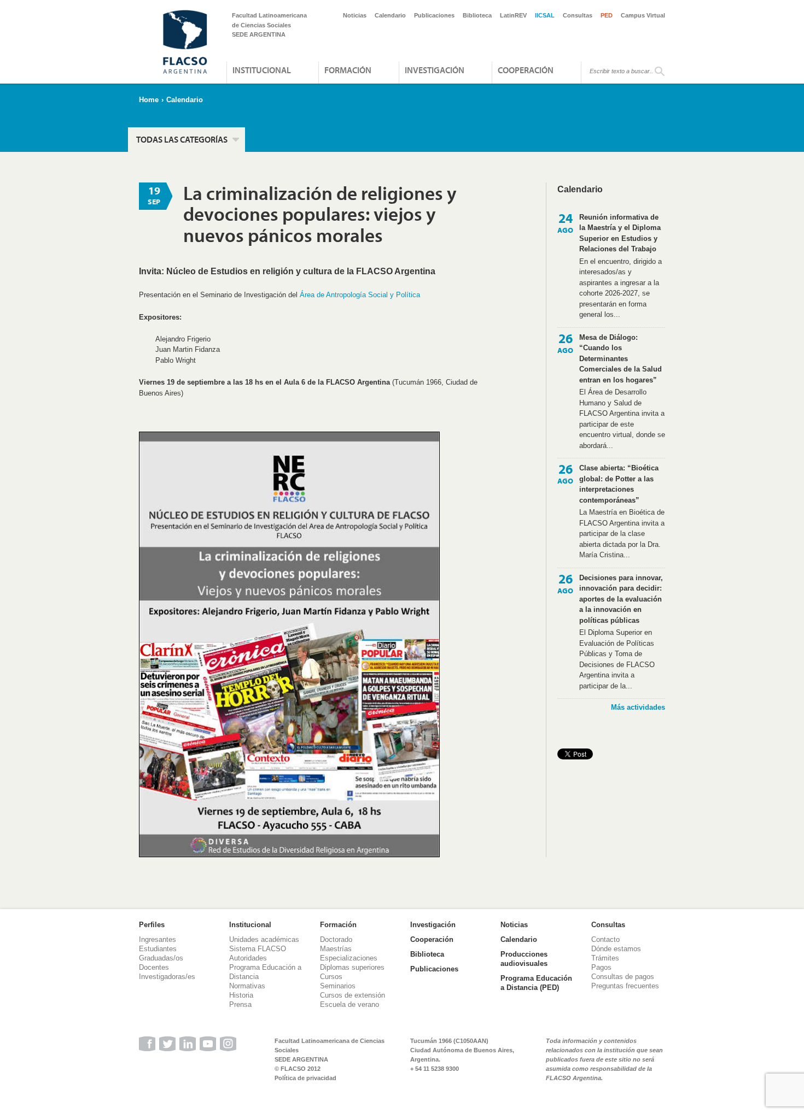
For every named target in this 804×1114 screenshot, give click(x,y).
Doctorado (336, 939)
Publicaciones (434, 15)
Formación (347, 69)
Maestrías (336, 949)
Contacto (605, 939)
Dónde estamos (616, 949)
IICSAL (545, 15)
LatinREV (513, 15)
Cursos (331, 976)
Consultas (577, 15)
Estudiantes (158, 949)
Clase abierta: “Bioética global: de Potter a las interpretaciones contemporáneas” (619, 484)
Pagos (601, 967)
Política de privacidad (305, 1078)
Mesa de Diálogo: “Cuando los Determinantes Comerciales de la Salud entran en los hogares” (620, 358)
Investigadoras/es (167, 976)
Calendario (390, 15)
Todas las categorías (182, 139)
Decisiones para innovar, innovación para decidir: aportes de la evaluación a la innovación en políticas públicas (621, 599)
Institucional (261, 69)
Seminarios (338, 986)
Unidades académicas (264, 939)
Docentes (154, 967)
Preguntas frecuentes (625, 986)
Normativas (247, 986)
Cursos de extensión (352, 995)
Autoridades (248, 958)
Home (149, 100)
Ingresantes (157, 939)
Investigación (434, 69)
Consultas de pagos (622, 976)
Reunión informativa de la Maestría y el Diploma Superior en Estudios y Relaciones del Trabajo (620, 233)
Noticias (354, 15)
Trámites (605, 958)
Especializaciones (348, 958)
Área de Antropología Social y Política (360, 295)
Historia (241, 995)
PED (607, 15)
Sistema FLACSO (257, 949)
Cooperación (526, 69)
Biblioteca (477, 15)
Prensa (240, 1004)
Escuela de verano (349, 1004)
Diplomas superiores (352, 967)
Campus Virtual (643, 15)
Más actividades (638, 707)
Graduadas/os (161, 958)
